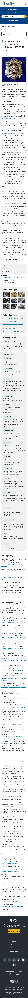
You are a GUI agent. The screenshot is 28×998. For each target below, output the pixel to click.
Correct (5, 268)
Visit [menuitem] (14, 938)
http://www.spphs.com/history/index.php (12, 648)
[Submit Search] (25, 16)
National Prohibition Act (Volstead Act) (13, 325)
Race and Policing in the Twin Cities (13, 331)
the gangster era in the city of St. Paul (11, 118)
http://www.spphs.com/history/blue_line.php (13, 622)
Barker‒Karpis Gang (9, 328)
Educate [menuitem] (14, 945)
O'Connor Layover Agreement (11, 321)
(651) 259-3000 (9, 974)
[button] (25, 3)
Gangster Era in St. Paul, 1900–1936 (13, 318)
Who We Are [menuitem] (14, 948)
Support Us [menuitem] (14, 951)
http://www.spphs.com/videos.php (10, 863)
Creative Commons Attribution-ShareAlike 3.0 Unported (13, 277)
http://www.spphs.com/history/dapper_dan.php (13, 670)
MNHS (2, 26)
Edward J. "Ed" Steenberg (11, 50)
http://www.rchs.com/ (7, 884)
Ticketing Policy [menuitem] (21, 993)
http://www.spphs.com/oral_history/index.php (13, 643)
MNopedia (7, 26)
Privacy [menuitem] (5, 993)
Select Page (6, 34)
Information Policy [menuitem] (12, 993)
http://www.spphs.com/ (7, 911)
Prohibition (21, 109)
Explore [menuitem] (14, 941)
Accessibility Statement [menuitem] (20, 995)
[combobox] (14, 16)
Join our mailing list (14, 931)
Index (12, 26)
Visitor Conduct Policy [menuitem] (9, 995)
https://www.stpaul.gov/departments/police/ (12, 906)
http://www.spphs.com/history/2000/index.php (13, 614)
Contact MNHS (18, 974)
